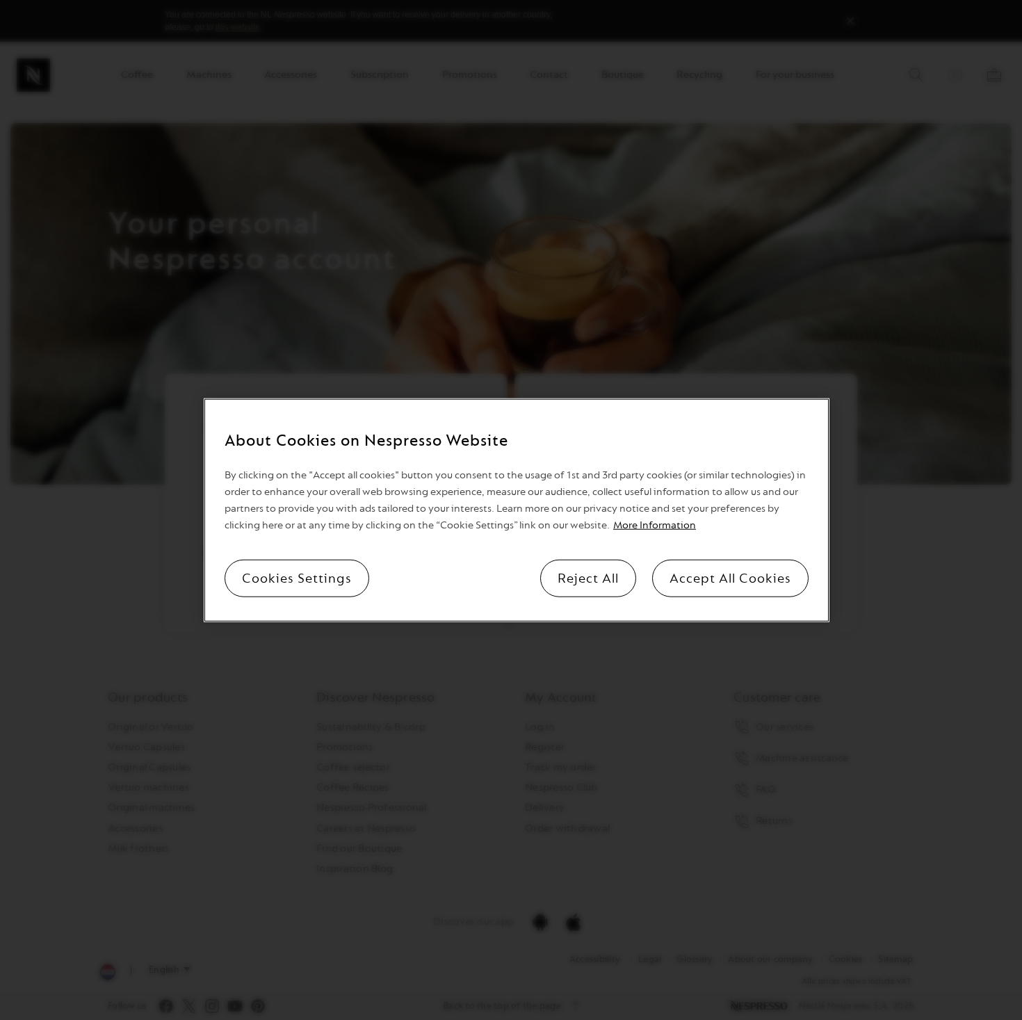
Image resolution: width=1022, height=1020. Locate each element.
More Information (654, 525)
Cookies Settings (297, 578)
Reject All (588, 578)
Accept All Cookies (730, 578)
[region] (516, 510)
